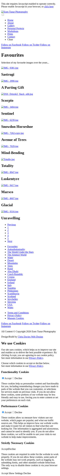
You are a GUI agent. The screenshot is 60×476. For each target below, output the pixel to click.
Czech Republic (15, 274)
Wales (10, 307)
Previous (11, 224)
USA (9, 304)
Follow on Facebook (11, 44)
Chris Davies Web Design (30, 336)
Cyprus (10, 277)
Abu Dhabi (12, 271)
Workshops (12, 31)
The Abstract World (16, 254)
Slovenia (11, 302)
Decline (18, 378)
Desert (10, 260)
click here (49, 6)
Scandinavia (13, 293)
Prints (10, 34)
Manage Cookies (15, 318)
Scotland (11, 296)
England (11, 279)
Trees (10, 266)
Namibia (11, 288)
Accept (7, 378)
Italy (9, 285)
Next (9, 241)
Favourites (12, 246)
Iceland (10, 282)
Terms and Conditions (18, 312)
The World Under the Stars (20, 252)
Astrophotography (16, 249)
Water (10, 257)
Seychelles (12, 299)
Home (10, 20)
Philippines (12, 291)
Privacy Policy (14, 315)
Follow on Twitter (31, 44)
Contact (11, 36)
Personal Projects (15, 28)
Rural (10, 268)
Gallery (11, 25)
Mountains (12, 263)
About (10, 23)
